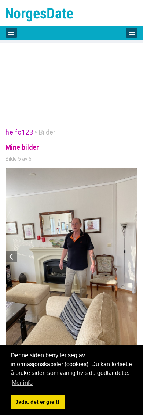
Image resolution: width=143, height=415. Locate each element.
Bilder (47, 132)
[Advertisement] (71, 80)
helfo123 (19, 132)
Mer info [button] (22, 383)
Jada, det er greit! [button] (37, 402)
